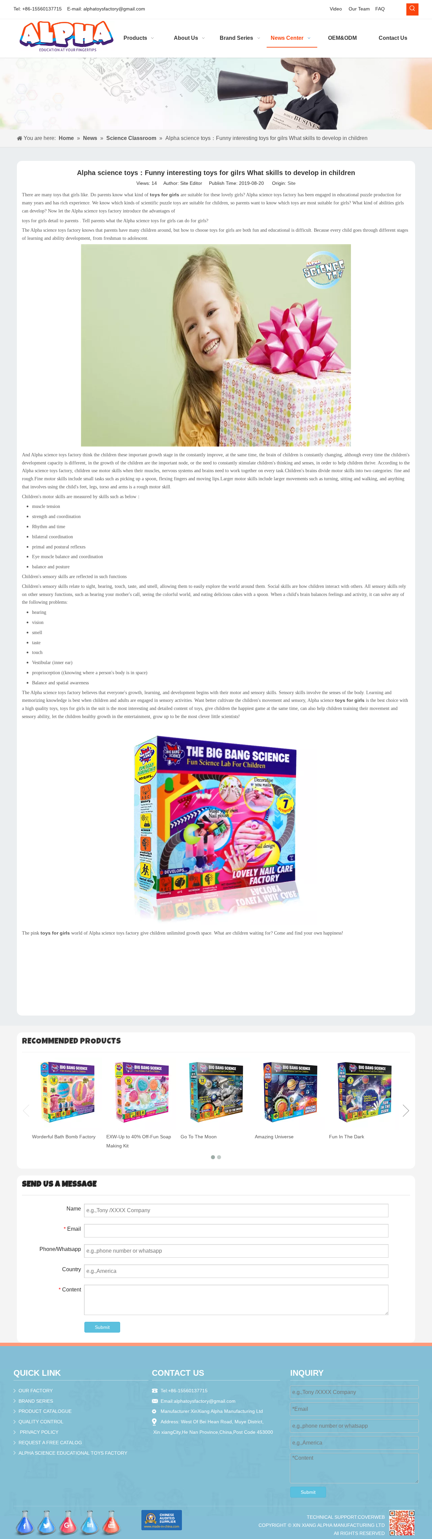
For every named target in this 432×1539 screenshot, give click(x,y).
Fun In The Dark (346, 1136)
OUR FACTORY (36, 1390)
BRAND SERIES (36, 1401)
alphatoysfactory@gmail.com (114, 8)
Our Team (359, 8)
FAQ (380, 8)
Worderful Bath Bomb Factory (64, 1136)
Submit (102, 1327)
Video (336, 8)
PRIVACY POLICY (39, 1432)
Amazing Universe (274, 1136)
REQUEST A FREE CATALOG (50, 1442)
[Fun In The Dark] (364, 1093)
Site (292, 183)
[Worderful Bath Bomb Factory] (67, 1093)
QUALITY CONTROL (41, 1421)
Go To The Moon (199, 1136)
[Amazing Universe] (290, 1093)
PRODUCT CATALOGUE (45, 1411)
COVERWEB (371, 1517)
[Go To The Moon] (216, 1093)
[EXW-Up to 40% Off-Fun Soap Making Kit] (141, 1093)
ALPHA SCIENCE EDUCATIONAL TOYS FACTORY (73, 1453)
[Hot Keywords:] (412, 9)
